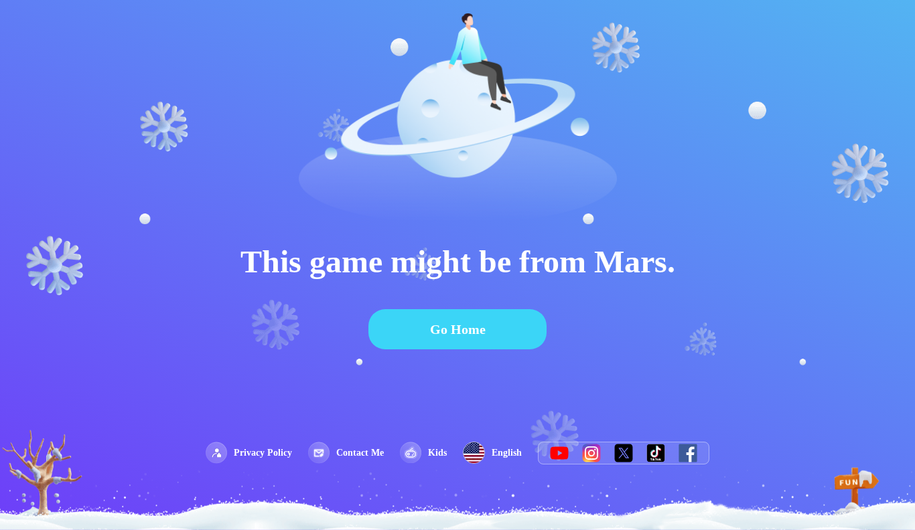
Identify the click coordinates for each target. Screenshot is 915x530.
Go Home (458, 329)
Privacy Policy (263, 453)
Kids (437, 453)
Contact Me (360, 453)
